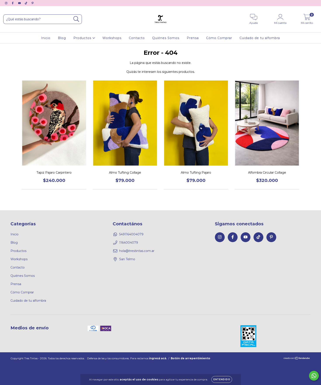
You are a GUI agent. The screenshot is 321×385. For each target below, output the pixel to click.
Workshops (111, 38)
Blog (62, 38)
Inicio (45, 38)
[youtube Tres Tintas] (20, 3)
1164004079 (128, 243)
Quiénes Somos (165, 38)
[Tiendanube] (297, 358)
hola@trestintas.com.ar (136, 251)
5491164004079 (131, 234)
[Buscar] (76, 19)
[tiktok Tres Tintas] (26, 3)
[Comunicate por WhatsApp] (314, 376)
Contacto (137, 38)
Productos (82, 38)
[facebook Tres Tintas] (13, 3)
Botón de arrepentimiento (190, 358)
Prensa (193, 38)
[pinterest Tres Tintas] (32, 3)
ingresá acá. (158, 358)
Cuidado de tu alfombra (260, 38)
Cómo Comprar (219, 38)
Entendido (221, 379)
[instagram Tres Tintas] (6, 3)
